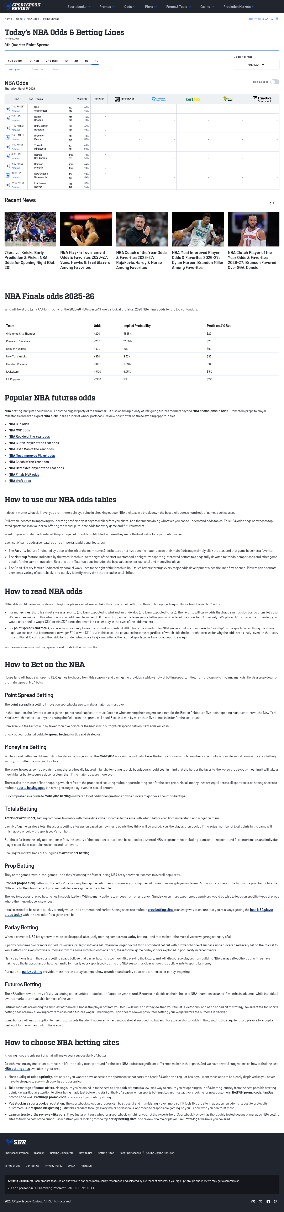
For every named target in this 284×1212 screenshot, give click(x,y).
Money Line (37, 69)
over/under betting (76, 853)
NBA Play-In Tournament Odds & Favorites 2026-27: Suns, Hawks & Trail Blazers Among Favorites (85, 260)
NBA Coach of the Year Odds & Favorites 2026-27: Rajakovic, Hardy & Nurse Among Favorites (141, 260)
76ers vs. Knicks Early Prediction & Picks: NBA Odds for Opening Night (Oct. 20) (30, 260)
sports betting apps (31, 788)
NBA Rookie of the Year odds (29, 436)
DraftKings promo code (49, 1097)
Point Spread (51, 18)
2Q (76, 60)
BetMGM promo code (246, 1092)
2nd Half (52, 60)
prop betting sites (161, 909)
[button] (266, 81)
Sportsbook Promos (16, 1152)
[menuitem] (19, 1153)
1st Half (33, 60)
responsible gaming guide (49, 1108)
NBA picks (51, 416)
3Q (86, 60)
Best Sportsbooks (130, 1152)
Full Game (15, 60)
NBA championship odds (210, 411)
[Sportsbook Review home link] (16, 1142)
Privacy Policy (53, 1165)
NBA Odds (33, 18)
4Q (97, 60)
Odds (19, 18)
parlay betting (32, 971)
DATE (272, 18)
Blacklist (39, 1152)
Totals (56, 69)
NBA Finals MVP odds (24, 474)
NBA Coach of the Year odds (29, 462)
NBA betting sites (17, 1068)
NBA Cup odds (19, 424)
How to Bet (85, 1152)
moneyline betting (57, 796)
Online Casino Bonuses (160, 1152)
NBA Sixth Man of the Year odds (31, 449)
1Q (66, 60)
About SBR (87, 1165)
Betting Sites (106, 1152)
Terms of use (12, 1165)
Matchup (15, 110)
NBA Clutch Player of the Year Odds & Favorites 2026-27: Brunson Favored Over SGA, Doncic (252, 260)
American (253, 64)
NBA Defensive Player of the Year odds (36, 468)
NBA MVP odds (19, 430)
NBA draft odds (20, 481)
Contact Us (32, 1165)
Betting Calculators (61, 1152)
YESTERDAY (261, 18)
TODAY (250, 18)
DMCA (71, 1165)
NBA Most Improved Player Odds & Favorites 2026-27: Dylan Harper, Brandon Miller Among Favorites (197, 260)
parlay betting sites (123, 1119)
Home (8, 18)
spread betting (59, 734)
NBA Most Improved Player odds (32, 455)
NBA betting (13, 411)
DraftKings (191, 1119)
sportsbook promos (124, 1088)
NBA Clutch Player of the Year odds (34, 443)
